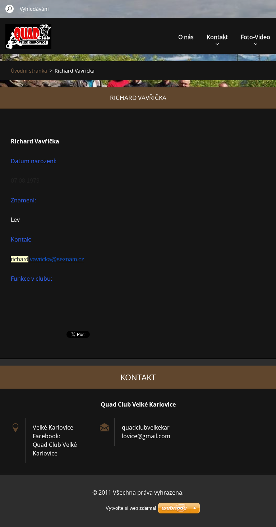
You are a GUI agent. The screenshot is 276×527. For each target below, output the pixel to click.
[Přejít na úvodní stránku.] (28, 41)
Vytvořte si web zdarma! (131, 508)
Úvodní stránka (29, 70)
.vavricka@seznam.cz (47, 259)
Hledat (9, 8)
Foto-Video (255, 37)
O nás (186, 37)
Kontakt (217, 37)
